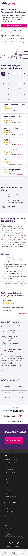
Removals (7, 491)
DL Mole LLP (9, 140)
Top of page (13, 451)
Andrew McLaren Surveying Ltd (14, 105)
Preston (7, 397)
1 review (19, 122)
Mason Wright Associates (13, 170)
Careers (7, 517)
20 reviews (20, 154)
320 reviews (20, 134)
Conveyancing (8, 482)
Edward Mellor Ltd (11, 150)
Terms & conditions (10, 520)
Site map (7, 522)
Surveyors (7, 485)
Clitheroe (7, 392)
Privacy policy (8, 525)
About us (7, 505)
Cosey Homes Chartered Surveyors (13, 129)
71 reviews (20, 144)
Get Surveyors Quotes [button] (14, 25)
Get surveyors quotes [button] (13, 440)
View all (21, 397)
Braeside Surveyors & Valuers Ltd (12, 117)
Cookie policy (8, 528)
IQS (5, 160)
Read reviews (22, 313)
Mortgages (8, 493)
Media (6, 508)
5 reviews (19, 164)
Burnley (21, 386)
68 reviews (20, 174)
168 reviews (20, 111)
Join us (7, 514)
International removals (11, 496)
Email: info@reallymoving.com (14, 472)
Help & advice (8, 488)
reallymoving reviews (10, 511)
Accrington (7, 386)
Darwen (21, 392)
